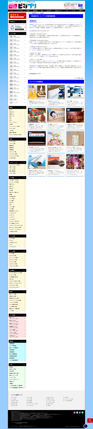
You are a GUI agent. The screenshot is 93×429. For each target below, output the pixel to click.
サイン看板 (11, 200)
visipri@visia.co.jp (75, 2)
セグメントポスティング (14, 379)
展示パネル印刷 (14, 405)
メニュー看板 (11, 206)
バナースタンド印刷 (13, 153)
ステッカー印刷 (12, 169)
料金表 (28, 10)
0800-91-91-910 (69, 6)
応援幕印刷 (11, 149)
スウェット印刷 (13, 259)
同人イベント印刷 (12, 294)
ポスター (11, 109)
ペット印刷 (11, 310)
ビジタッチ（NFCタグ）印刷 (14, 281)
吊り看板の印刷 (12, 196)
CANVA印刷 (11, 371)
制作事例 (11, 367)
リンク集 (15, 385)
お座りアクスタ (13, 242)
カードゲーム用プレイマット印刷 (15, 272)
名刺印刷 (49, 405)
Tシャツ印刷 (11, 253)
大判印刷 (11, 124)
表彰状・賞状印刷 (12, 132)
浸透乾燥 (33, 46)
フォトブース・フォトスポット (15, 229)
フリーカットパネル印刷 (14, 182)
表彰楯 (10, 194)
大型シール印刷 (12, 166)
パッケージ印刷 (48, 56)
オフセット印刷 (35, 50)
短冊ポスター (11, 114)
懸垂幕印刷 (11, 147)
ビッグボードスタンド (14, 287)
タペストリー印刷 (12, 151)
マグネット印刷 (12, 173)
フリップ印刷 (11, 198)
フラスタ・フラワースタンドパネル (16, 225)
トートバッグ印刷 (13, 257)
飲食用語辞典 (11, 358)
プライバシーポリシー (15, 426)
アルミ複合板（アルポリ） (14, 223)
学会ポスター (11, 111)
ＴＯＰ (11, 10)
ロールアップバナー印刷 (14, 155)
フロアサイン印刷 (13, 285)
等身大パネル (11, 184)
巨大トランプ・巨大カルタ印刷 (15, 227)
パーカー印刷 (12, 261)
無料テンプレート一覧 (13, 375)
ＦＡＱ (66, 10)
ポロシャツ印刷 (13, 263)
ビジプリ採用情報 (16, 387)
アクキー (11, 244)
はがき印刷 (66, 397)
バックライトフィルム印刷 (14, 164)
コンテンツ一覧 (12, 377)
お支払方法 (48, 10)
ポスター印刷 (14, 397)
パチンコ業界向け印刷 (13, 304)
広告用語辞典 (11, 349)
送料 (42, 10)
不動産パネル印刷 (12, 296)
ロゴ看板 (11, 190)
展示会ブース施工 (12, 369)
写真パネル (11, 188)
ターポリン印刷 (12, 141)
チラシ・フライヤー (13, 122)
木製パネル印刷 (13, 231)
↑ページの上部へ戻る (78, 78)
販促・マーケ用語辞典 (13, 347)
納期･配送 (35, 10)
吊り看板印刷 (30, 400)
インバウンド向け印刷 (13, 302)
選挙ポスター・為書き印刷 (14, 308)
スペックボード (12, 219)
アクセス (73, 10)
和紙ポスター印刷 (50, 403)
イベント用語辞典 (12, 345)
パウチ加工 (11, 130)
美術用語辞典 (11, 351)
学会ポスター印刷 (15, 400)
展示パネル (11, 186)
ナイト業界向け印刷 (13, 306)
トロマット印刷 (12, 143)
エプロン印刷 (12, 255)
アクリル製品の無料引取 (68, 400)
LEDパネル (11, 279)
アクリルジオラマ (12, 246)
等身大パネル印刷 (15, 402)
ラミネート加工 (12, 128)
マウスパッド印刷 (12, 274)
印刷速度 (48, 27)
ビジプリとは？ (20, 10)
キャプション (11, 215)
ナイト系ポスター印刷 (51, 402)
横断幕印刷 (11, 145)
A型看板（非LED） (13, 276)
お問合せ (81, 10)
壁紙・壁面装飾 (12, 171)
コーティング (55, 61)
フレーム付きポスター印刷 (15, 134)
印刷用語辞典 (11, 343)
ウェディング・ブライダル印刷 (15, 300)
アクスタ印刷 (30, 397)
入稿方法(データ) (58, 10)
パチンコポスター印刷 (51, 400)
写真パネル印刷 (14, 403)
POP (10, 204)
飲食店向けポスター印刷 (14, 298)
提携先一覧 (11, 381)
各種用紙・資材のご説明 (14, 373)
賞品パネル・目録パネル (14, 192)
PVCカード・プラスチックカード (15, 283)
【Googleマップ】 (44, 413)
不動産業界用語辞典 (13, 356)
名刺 (10, 118)
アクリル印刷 (11, 238)
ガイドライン (35, 426)
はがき (10, 120)
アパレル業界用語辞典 (13, 360)
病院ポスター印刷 (50, 397)
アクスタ (11, 240)
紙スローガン (11, 116)
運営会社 (21, 426)
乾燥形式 (32, 24)
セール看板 (11, 208)
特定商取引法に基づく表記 (27, 426)
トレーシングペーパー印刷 (14, 126)
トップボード (11, 217)
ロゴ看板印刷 (30, 402)
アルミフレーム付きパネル (14, 221)
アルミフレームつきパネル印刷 (33, 403)
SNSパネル (11, 202)
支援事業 (11, 383)
